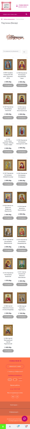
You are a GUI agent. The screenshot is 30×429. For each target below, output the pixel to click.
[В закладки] (13, 57)
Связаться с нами (15, 366)
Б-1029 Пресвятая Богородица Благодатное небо (21, 141)
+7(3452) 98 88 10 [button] (15, 361)
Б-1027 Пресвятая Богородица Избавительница (8, 175)
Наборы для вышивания (9, 19)
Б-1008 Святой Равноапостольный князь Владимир (8, 307)
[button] (23, 5)
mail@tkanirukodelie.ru (15, 375)
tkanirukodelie (19, 419)
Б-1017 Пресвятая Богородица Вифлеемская (8, 241)
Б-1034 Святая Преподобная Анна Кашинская (22, 108)
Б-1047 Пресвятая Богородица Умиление (8, 108)
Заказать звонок (22, 6)
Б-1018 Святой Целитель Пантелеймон (22, 208)
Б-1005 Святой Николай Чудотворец (22, 307)
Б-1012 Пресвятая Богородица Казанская (8, 274)
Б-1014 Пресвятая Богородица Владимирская (22, 241)
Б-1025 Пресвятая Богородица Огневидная (22, 175)
